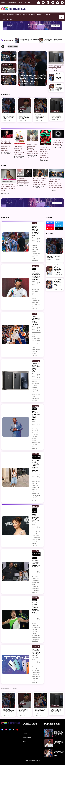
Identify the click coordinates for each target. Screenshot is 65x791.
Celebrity (5, 64)
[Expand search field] (61, 17)
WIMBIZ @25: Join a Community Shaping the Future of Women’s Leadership (19, 150)
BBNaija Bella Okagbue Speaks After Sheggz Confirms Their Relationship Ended (36, 466)
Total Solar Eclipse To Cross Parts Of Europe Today (58, 142)
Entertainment (36, 554)
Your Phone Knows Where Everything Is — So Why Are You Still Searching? (36, 653)
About (3, 2)
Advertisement (11, 2)
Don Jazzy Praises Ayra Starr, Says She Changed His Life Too (36, 564)
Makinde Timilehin (23, 83)
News (10, 64)
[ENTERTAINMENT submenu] (20, 14)
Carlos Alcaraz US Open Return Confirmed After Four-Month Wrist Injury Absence (36, 608)
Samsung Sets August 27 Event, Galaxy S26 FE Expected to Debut (56, 67)
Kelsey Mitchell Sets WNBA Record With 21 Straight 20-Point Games (53, 40)
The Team (27, 2)
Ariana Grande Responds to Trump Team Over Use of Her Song (36, 518)
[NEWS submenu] (7, 14)
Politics (34, 511)
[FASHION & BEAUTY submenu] (44, 14)
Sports (5, 53)
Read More (35, 260)
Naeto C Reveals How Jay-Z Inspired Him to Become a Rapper (36, 415)
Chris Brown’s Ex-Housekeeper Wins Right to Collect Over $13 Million (29, 40)
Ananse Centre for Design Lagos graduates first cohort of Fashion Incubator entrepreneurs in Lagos (56, 183)
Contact (20, 2)
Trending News (13, 46)
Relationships (36, 457)
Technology (55, 111)
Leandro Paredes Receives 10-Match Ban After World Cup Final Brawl (8, 56)
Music (34, 408)
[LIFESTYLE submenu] (29, 14)
